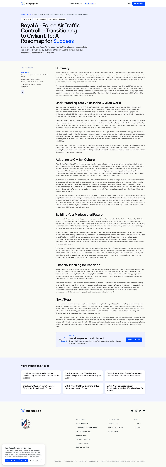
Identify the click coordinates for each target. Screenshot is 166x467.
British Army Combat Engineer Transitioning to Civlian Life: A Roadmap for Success (125, 388)
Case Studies (113, 423)
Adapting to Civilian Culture (30, 79)
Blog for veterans (82, 447)
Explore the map (134, 339)
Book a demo (138, 3)
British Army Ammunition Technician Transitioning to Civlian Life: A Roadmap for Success (41, 375)
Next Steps (24, 87)
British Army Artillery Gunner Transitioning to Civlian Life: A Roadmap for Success (124, 374)
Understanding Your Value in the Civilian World (34, 76)
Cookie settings (93, 461)
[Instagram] (136, 411)
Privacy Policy (58, 461)
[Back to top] (22, 92)
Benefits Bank (81, 435)
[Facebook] (132, 411)
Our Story (138, 423)
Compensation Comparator (86, 427)
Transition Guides (82, 443)
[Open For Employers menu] (81, 3)
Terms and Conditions (70, 461)
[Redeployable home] (29, 3)
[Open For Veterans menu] (95, 3)
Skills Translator (82, 423)
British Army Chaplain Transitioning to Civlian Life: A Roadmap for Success (38, 387)
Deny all (23, 461)
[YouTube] (144, 411)
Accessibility (82, 461)
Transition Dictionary (84, 439)
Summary (25, 72)
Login (129, 3)
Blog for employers (115, 427)
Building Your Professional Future (32, 82)
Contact (137, 427)
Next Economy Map (83, 431)
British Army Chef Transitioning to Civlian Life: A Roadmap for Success (82, 387)
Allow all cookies (11, 461)
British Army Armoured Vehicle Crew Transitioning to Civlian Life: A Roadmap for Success (83, 375)
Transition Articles (26, 14)
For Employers (74, 3)
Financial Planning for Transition (31, 84)
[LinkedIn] (140, 411)
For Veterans (89, 3)
